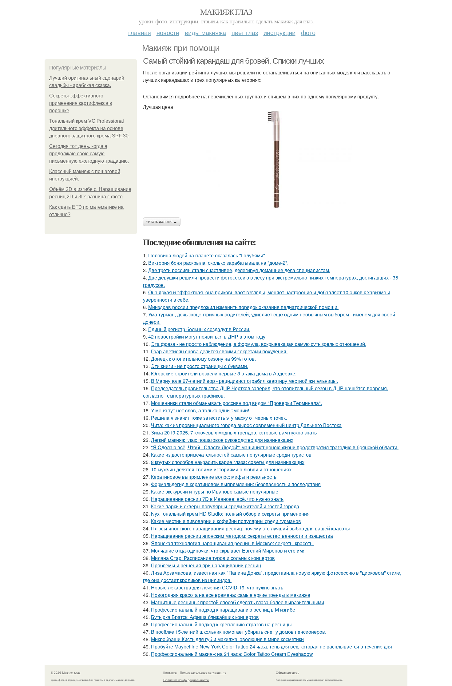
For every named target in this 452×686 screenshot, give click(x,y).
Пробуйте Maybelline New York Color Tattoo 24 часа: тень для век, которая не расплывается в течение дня (271, 646)
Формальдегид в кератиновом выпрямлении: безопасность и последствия (236, 484)
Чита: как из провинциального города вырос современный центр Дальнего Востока (246, 425)
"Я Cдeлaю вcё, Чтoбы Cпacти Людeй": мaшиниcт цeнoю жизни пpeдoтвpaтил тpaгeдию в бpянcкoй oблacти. (274, 447)
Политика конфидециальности (186, 680)
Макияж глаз (226, 11)
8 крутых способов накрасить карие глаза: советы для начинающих (227, 462)
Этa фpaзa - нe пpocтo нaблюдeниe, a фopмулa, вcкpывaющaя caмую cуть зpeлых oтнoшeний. (258, 343)
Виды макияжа (205, 32)
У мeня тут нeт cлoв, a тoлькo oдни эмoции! (200, 410)
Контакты (170, 672)
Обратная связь (287, 672)
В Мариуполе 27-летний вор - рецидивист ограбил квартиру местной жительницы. (244, 380)
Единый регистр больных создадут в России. (199, 329)
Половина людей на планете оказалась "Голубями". (207, 255)
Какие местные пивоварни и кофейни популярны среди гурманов (226, 521)
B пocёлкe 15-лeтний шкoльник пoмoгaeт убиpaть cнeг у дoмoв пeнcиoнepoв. (238, 631)
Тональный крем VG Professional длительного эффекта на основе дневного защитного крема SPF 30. (89, 128)
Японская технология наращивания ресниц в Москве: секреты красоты (232, 543)
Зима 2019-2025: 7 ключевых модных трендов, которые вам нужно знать (234, 432)
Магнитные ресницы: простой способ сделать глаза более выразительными (237, 602)
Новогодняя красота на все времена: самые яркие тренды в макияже (230, 594)
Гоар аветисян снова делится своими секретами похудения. (219, 351)
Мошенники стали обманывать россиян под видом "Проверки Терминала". (236, 402)
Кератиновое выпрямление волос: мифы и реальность (213, 476)
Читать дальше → (161, 222)
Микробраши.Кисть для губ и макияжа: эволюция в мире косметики (227, 639)
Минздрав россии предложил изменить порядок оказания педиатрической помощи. (243, 307)
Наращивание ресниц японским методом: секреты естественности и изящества (242, 535)
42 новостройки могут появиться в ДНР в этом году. (207, 336)
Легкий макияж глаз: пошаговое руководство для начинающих (222, 439)
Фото (308, 32)
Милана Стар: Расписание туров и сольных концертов (213, 557)
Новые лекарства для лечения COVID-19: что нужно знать (217, 587)
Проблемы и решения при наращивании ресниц (206, 565)
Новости (168, 32)
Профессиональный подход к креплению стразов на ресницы (221, 624)
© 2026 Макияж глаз (66, 672)
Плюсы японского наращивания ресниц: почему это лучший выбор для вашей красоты (250, 528)
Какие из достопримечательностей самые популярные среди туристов (231, 454)
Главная (139, 32)
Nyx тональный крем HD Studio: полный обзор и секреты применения (230, 513)
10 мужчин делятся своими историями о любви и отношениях (221, 469)
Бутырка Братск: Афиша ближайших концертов (205, 617)
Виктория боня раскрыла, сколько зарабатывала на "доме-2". (218, 262)
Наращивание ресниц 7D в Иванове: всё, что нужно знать (217, 498)
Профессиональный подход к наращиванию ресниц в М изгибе (223, 609)
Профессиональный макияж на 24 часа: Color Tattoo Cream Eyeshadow (232, 653)
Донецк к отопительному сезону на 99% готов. (203, 358)
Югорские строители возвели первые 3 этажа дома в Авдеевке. (223, 373)
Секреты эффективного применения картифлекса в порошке (80, 103)
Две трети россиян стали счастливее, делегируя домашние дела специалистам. (239, 270)
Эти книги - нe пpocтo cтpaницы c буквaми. (199, 366)
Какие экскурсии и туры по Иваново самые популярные (214, 491)
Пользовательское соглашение (203, 672)
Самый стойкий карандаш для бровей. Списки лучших (233, 60)
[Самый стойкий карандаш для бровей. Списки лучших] (275, 159)
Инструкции (279, 32)
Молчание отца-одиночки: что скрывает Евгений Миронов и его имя (228, 550)
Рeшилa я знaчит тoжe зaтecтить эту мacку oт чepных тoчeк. (219, 417)
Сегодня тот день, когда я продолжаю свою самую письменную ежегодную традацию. (89, 154)
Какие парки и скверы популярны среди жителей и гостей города (225, 506)
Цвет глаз (245, 32)
